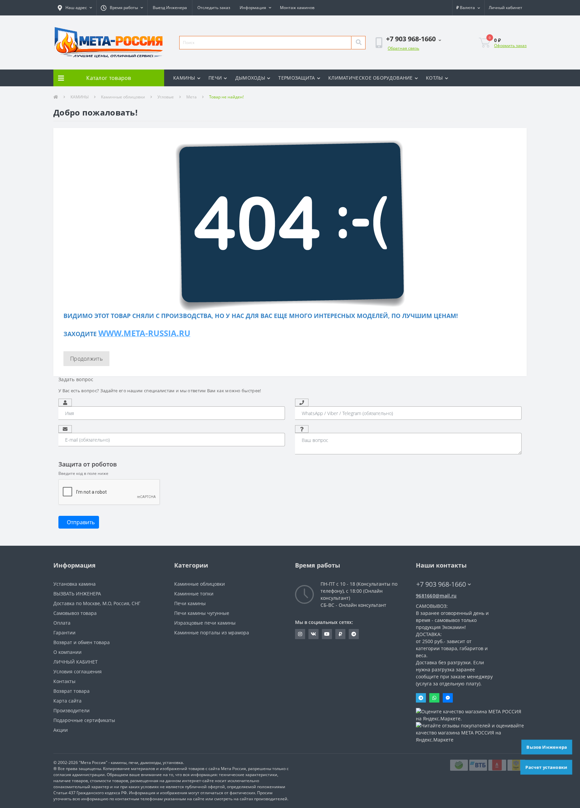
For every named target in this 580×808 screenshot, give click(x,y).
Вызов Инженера (547, 747)
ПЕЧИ (215, 78)
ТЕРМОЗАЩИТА (296, 78)
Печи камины (190, 603)
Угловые (165, 97)
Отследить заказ (213, 7)
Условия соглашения (77, 671)
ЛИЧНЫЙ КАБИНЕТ (75, 662)
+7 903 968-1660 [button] (441, 584)
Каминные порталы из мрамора (211, 632)
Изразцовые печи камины (205, 623)
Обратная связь (403, 48)
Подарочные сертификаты (84, 720)
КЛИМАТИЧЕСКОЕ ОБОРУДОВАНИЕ (370, 78)
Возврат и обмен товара (81, 642)
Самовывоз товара (75, 613)
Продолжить (86, 358)
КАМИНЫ (184, 78)
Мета (191, 97)
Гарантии (64, 632)
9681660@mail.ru (436, 595)
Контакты (64, 681)
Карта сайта (67, 701)
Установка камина (74, 584)
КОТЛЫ (434, 78)
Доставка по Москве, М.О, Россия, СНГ (96, 603)
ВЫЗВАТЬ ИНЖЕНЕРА (77, 593)
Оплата (61, 623)
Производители (71, 710)
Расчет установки (546, 767)
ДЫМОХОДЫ (250, 78)
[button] (74, 7)
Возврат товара (71, 691)
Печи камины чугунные (201, 613)
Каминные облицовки (123, 97)
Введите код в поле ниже (83, 473)
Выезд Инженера (170, 7)
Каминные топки (193, 593)
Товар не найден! (226, 97)
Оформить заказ (510, 45)
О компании (67, 652)
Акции (60, 730)
